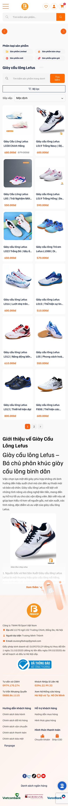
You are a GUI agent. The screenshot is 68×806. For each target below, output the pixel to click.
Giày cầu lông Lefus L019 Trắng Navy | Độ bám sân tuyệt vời (49, 144)
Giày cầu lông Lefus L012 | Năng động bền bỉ (17, 354)
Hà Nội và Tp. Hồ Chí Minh (50, 695)
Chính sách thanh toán (15, 732)
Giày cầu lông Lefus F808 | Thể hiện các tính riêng (47, 407)
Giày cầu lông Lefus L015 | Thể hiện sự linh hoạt (49, 302)
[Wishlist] (46, 6)
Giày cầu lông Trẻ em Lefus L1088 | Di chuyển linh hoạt (48, 249)
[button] (4, 31)
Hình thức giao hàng (45, 720)
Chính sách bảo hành (14, 714)
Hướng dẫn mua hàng (46, 714)
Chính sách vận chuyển (15, 726)
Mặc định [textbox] (22, 98)
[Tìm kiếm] (60, 17)
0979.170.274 (11, 685)
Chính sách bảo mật (13, 738)
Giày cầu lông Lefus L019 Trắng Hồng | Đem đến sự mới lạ (50, 196)
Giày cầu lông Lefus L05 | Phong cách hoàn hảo (50, 354)
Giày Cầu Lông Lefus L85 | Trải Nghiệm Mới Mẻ (17, 196)
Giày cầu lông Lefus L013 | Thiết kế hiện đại (17, 407)
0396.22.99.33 (43, 685)
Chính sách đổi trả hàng (15, 720)
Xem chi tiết (18, 138)
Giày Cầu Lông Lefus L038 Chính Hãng (16, 143)
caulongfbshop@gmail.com (23, 640)
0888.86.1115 (11, 695)
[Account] (54, 6)
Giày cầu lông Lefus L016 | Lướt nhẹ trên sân (16, 302)
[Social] (24, 777)
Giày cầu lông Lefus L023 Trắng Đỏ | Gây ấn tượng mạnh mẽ (18, 249)
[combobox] (39, 98)
